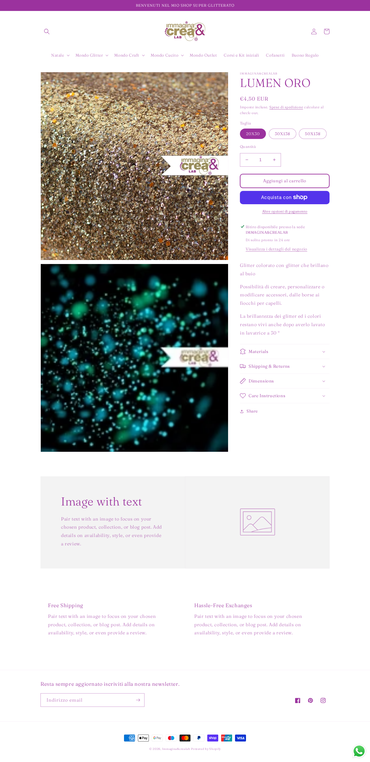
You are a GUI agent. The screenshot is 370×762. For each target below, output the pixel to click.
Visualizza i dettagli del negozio (276, 249)
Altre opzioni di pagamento (285, 211)
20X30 (253, 133)
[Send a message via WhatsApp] (359, 751)
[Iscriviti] (138, 700)
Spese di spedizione (286, 107)
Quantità (248, 146)
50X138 (313, 133)
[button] (46, 31)
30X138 (282, 133)
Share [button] (252, 411)
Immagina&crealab (176, 749)
